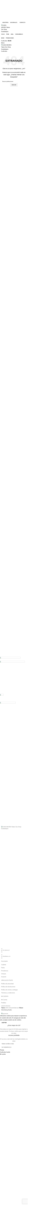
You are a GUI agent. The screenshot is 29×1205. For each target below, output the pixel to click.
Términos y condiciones (8, 1101)
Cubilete (3, 1073)
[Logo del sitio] (6, 28)
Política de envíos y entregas (9, 1098)
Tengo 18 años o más (8, 1152)
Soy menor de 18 (6, 1155)
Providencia (4, 1079)
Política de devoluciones (8, 1095)
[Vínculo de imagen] (14, 995)
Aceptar (4, 1131)
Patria (3, 1076)
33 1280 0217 (6, 1058)
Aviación (3, 1085)
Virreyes (3, 1082)
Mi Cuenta (4, 1108)
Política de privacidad (7, 1092)
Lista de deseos (5, 1114)
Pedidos (3, 1111)
